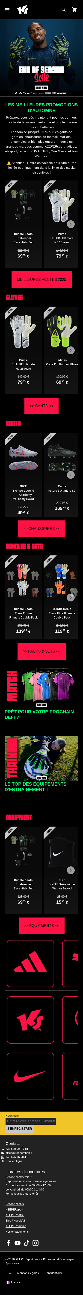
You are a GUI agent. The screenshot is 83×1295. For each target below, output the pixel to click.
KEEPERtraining (16, 1226)
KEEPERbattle (15, 1215)
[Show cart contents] (74, 9)
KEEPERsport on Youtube (18, 1243)
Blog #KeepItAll (15, 1220)
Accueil (38, 9)
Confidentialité (53, 1273)
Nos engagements (17, 1231)
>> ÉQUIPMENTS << (41, 926)
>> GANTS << (41, 406)
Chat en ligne (14, 1161)
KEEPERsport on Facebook (9, 1243)
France (15, 1282)
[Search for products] (63, 9)
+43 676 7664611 (17, 1157)
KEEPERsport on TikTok (27, 1243)
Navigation (7, 9)
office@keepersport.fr (19, 1153)
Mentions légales (28, 1273)
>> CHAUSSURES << (41, 529)
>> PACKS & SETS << (41, 651)
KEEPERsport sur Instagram (36, 1243)
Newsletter (12, 1115)
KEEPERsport (14, 1209)
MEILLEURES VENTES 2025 (41, 280)
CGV (9, 1273)
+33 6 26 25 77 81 (17, 1148)
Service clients (15, 1204)
